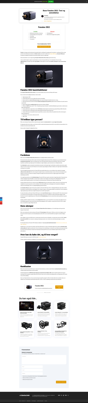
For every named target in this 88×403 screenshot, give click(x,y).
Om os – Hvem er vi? (22, 400)
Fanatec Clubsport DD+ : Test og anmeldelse (61, 312)
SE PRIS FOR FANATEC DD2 (44, 46)
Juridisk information (40, 400)
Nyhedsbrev (28, 400)
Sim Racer (46, 15)
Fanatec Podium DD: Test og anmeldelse (43, 312)
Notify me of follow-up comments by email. (29, 377)
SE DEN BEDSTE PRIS (59, 287)
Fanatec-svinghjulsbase (48, 21)
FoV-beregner (34, 400)
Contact (46, 400)
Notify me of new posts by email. (27, 379)
